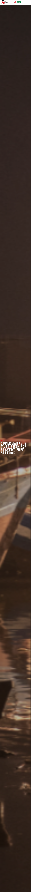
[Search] (23, 2)
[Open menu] (28, 2)
